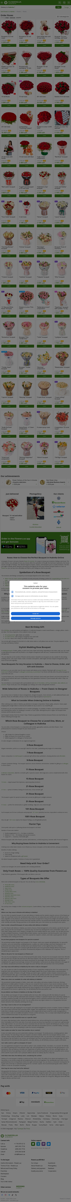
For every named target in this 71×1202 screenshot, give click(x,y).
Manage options (36, 618)
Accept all (35, 613)
